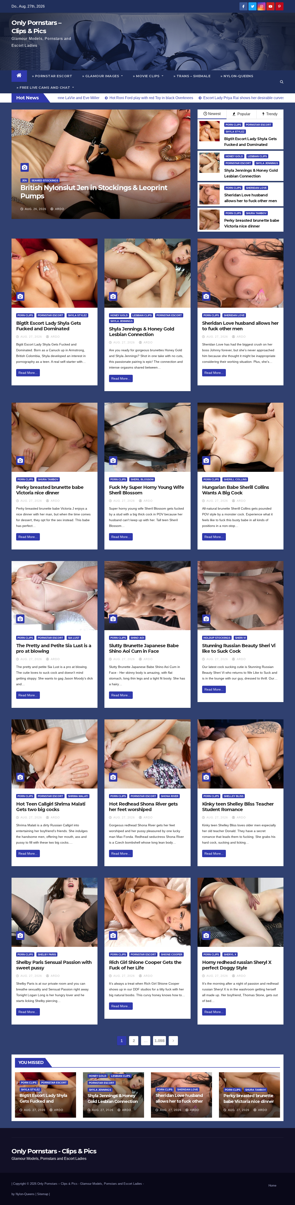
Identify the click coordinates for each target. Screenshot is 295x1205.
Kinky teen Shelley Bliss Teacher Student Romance (238, 806)
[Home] (19, 76)
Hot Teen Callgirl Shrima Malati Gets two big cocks (50, 806)
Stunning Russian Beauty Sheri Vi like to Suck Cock (238, 648)
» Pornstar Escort (52, 76)
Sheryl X (230, 954)
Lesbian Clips (257, 156)
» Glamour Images (101, 76)
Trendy (271, 114)
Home (272, 1185)
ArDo (59, 209)
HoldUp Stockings (217, 637)
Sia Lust (74, 637)
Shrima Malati (78, 796)
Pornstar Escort (68, 188)
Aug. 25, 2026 (35, 209)
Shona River (169, 796)
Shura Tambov (256, 213)
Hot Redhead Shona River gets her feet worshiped (143, 806)
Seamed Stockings (99, 188)
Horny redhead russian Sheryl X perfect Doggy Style (236, 965)
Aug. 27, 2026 (31, 336)
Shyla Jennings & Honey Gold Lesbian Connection (141, 331)
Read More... (28, 373)
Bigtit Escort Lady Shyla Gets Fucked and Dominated (48, 325)
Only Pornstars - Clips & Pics (54, 1151)
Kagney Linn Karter (36, 188)
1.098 (159, 1040)
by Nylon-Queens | (24, 1194)
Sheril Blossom (142, 479)
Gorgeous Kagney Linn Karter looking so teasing (100, 196)
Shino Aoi (137, 637)
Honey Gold (234, 156)
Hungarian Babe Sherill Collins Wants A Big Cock (235, 490)
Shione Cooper (171, 954)
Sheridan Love (256, 187)
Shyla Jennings (267, 163)
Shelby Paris (47, 954)
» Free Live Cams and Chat (44, 88)
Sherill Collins (235, 479)
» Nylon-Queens (237, 76)
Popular (243, 114)
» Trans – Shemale (192, 76)
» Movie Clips (147, 76)
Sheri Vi (240, 637)
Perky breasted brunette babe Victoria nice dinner (49, 490)
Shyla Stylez (235, 131)
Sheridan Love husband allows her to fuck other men (240, 325)
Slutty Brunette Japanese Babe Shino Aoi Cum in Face (144, 648)
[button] (281, 82)
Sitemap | (43, 1194)
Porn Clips (233, 124)
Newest (214, 114)
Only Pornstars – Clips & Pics (57, 1183)
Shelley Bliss (233, 796)
